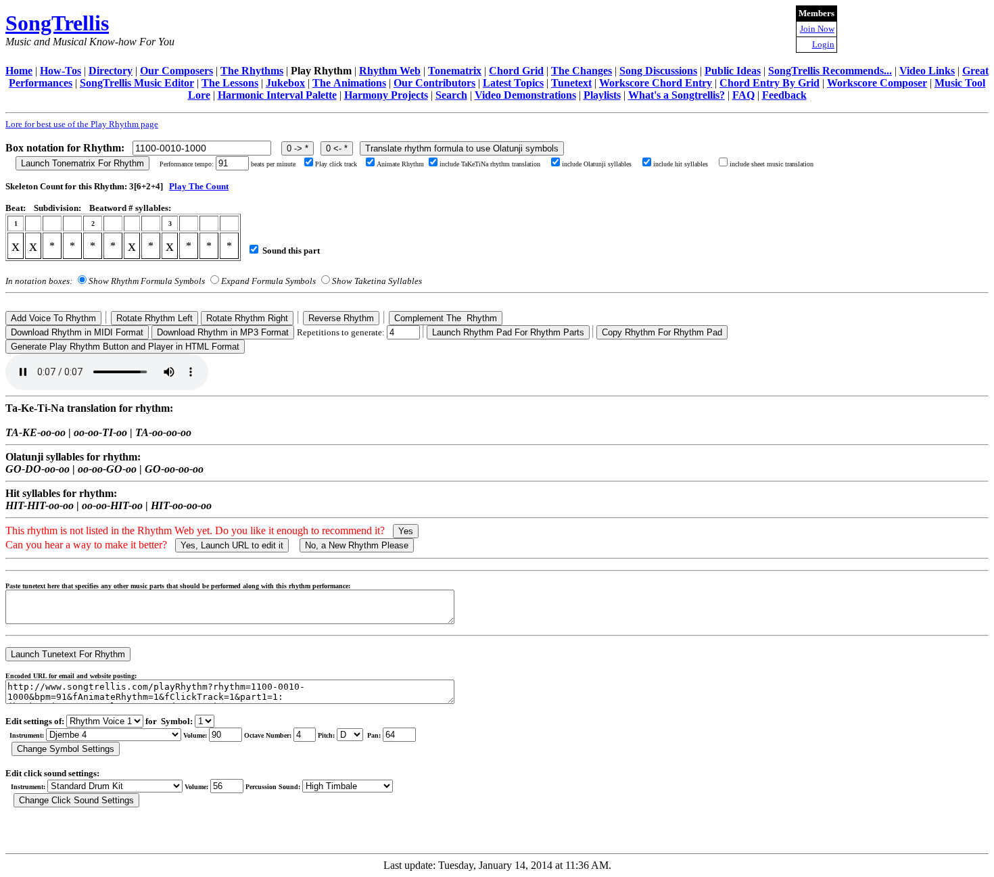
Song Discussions (658, 70)
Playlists (602, 95)
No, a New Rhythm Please (356, 545)
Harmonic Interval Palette (277, 95)
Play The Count (199, 186)
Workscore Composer (877, 83)
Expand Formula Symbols (268, 281)
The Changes (581, 70)
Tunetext (571, 83)
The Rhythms (251, 70)
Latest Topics (513, 83)
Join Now (817, 29)
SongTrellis (57, 23)
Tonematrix (454, 70)
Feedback (784, 95)
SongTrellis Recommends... (830, 70)
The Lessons (230, 83)
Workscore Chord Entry (655, 83)
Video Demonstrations (525, 95)
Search (451, 95)
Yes (405, 531)
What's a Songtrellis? (676, 95)
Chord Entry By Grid (769, 83)
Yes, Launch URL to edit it (232, 545)
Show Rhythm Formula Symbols (147, 281)
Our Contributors (434, 83)
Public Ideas (733, 70)
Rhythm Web (390, 70)
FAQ (743, 95)
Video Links (927, 70)
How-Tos (60, 70)
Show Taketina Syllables (377, 281)
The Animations (349, 83)
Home (18, 70)
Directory (111, 70)
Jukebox (285, 83)
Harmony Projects (386, 95)
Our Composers (176, 70)
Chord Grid (516, 70)
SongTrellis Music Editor (137, 83)
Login (823, 44)
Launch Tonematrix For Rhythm (82, 163)
